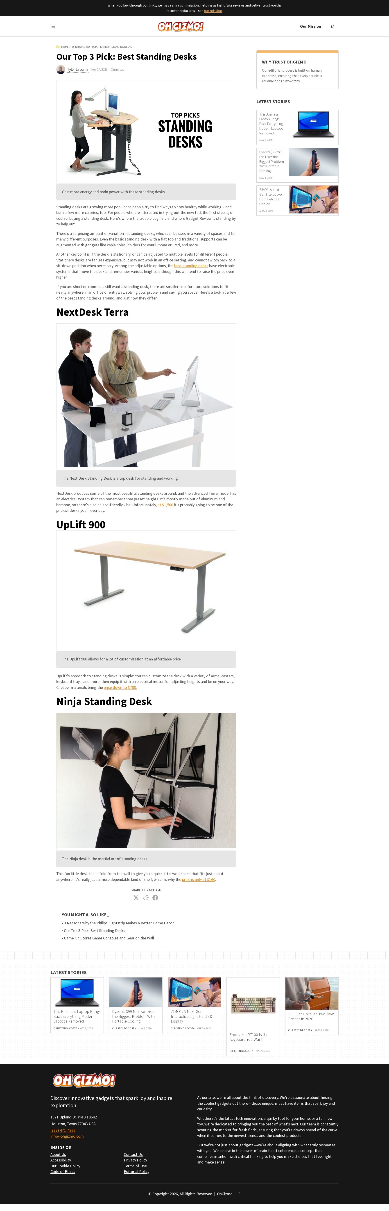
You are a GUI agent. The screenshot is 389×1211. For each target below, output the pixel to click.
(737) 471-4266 (62, 1130)
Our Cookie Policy (65, 1165)
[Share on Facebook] (155, 898)
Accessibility (60, 1160)
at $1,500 (165, 504)
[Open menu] (53, 26)
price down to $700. (120, 687)
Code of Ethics (62, 1171)
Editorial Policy (136, 1171)
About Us (58, 1154)
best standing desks (191, 265)
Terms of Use (135, 1165)
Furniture (77, 46)
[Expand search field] (332, 26)
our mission (213, 10)
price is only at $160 (198, 879)
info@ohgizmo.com (67, 1136)
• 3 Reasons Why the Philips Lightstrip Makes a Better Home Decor (118, 923)
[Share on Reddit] (145, 898)
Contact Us (133, 1154)
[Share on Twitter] (136, 898)
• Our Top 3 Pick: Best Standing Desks (93, 930)
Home (64, 46)
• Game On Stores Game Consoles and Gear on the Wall (108, 938)
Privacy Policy (135, 1160)
